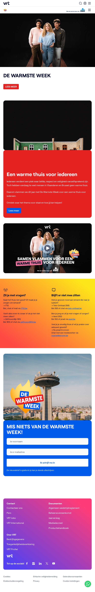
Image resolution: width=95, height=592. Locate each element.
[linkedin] (40, 563)
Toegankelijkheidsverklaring (20, 544)
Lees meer (14, 210)
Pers (9, 512)
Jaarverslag (54, 518)
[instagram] (33, 563)
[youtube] (53, 563)
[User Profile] (85, 3)
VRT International (15, 523)
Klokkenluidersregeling (13, 581)
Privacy (36, 581)
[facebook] (27, 563)
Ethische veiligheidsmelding (45, 576)
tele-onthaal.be (75, 308)
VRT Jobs (11, 518)
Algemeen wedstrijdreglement (64, 508)
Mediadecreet (56, 523)
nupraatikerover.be (59, 335)
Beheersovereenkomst (60, 512)
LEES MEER (11, 86)
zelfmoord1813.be (28, 322)
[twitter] (47, 563)
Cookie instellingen (71, 581)
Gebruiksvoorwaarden (72, 576)
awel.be (72, 319)
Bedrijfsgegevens (15, 539)
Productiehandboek (59, 528)
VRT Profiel (12, 549)
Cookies (6, 576)
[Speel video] (47, 248)
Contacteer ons (14, 508)
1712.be (24, 308)
